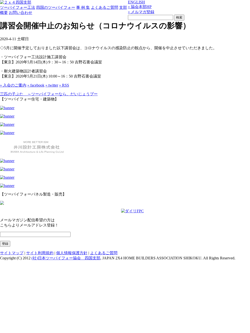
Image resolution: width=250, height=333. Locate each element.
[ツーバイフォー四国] (15, 2)
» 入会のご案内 (13, 85)
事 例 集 (83, 7)
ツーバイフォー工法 (17, 7)
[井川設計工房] (36, 153)
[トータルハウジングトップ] (7, 116)
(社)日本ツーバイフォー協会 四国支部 (65, 258)
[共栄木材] (2, 203)
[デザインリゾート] (7, 177)
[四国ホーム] (7, 124)
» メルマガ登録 (141, 12)
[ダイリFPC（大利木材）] (132, 211)
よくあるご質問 (104, 7)
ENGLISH (136, 2)
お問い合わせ (20, 12)
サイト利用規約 (39, 253)
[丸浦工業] (7, 169)
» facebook (35, 85)
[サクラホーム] (7, 108)
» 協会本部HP (140, 7)
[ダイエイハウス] (7, 186)
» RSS (64, 85)
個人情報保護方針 (71, 253)
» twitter (51, 85)
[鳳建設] (7, 133)
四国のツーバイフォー (55, 7)
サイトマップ (11, 253)
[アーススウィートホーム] (7, 161)
